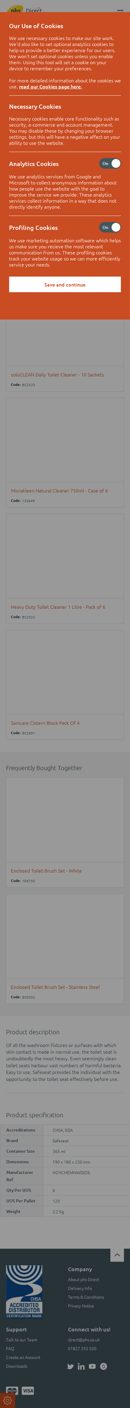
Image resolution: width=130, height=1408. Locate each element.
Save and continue (65, 284)
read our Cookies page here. (50, 86)
